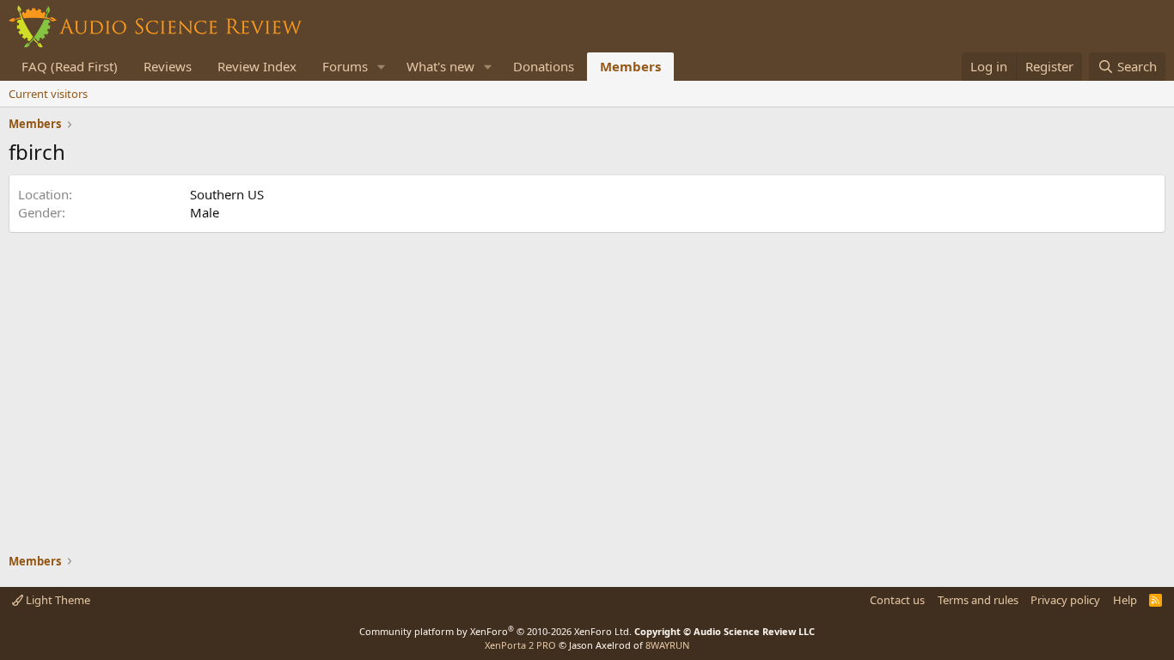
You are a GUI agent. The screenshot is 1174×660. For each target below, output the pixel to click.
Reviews (168, 66)
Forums (345, 66)
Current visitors (48, 93)
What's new (440, 66)
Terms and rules (978, 600)
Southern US (227, 194)
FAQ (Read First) (69, 66)
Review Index (257, 66)
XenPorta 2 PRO (520, 645)
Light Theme (56, 600)
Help (1125, 600)
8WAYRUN (667, 645)
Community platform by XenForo (495, 631)
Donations (543, 66)
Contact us (897, 600)
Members (630, 66)
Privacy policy (1065, 600)
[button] (382, 66)
